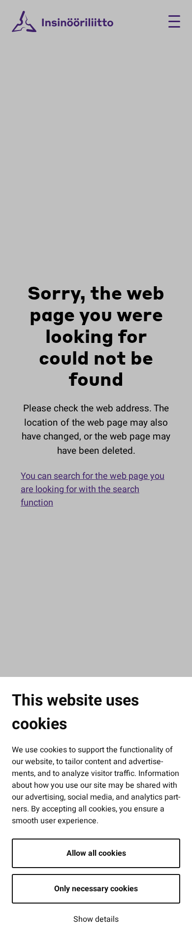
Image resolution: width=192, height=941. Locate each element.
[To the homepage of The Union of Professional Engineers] (62, 22)
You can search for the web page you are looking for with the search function (92, 489)
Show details (96, 919)
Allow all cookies (96, 853)
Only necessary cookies (96, 889)
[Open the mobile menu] (170, 21)
